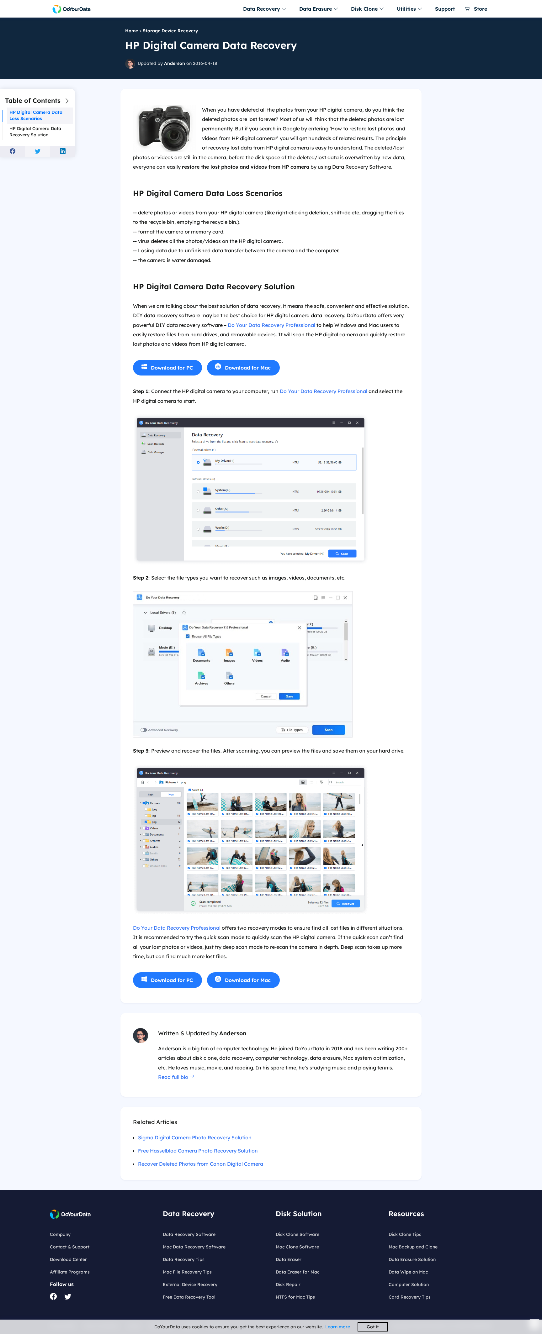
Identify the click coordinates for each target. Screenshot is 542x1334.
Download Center (68, 1259)
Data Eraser (288, 1259)
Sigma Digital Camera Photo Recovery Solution (195, 1137)
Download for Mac (248, 368)
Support (445, 9)
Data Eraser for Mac (297, 1272)
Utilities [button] (407, 9)
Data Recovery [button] (262, 9)
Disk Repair (288, 1284)
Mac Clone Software (297, 1247)
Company (60, 1234)
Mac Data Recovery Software (194, 1247)
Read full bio (173, 1077)
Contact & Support (69, 1247)
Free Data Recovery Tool (189, 1297)
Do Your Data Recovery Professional (271, 325)
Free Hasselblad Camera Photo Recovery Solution (198, 1151)
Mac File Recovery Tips (187, 1272)
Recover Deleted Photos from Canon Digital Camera (200, 1164)
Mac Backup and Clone (413, 1247)
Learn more (337, 1327)
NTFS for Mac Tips (295, 1297)
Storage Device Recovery (170, 31)
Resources (406, 1213)
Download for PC (172, 368)
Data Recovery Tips (184, 1259)
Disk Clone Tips (405, 1234)
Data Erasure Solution (412, 1259)
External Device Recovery (190, 1284)
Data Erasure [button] (316, 9)
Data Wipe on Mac (408, 1272)
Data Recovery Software (189, 1234)
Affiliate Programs (70, 1272)
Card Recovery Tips (410, 1297)
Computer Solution (409, 1284)
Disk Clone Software (297, 1234)
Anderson (174, 63)
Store (479, 9)
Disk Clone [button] (365, 9)
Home (131, 31)
